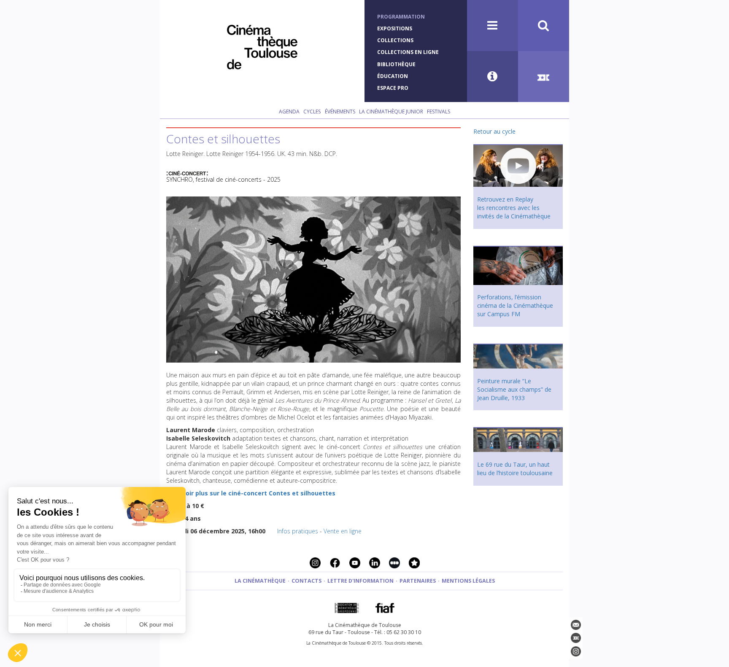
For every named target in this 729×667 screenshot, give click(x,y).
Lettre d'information (360, 580)
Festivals (438, 111)
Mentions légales (468, 580)
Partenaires (418, 580)
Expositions (394, 28)
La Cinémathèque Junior (391, 111)
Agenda (289, 111)
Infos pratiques (297, 531)
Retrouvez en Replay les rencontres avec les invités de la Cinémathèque (514, 207)
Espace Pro (392, 87)
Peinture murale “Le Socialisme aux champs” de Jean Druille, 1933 (514, 389)
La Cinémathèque (260, 580)
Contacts (306, 580)
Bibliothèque (396, 64)
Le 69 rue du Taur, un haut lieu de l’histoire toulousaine (515, 468)
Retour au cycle (494, 131)
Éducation (392, 76)
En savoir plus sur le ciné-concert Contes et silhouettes (250, 493)
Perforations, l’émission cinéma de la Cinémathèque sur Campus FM (515, 305)
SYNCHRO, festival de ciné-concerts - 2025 (223, 179)
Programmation (401, 16)
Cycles (312, 111)
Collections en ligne (408, 52)
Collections (395, 40)
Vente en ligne (343, 531)
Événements (340, 111)
